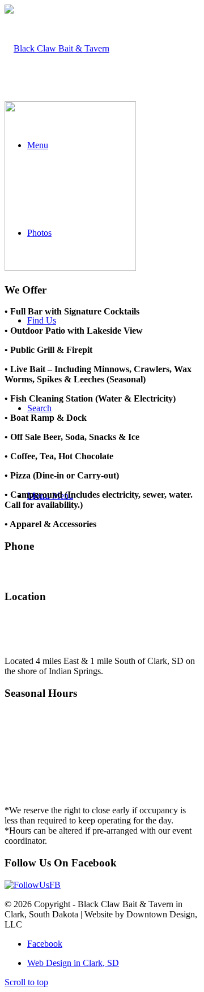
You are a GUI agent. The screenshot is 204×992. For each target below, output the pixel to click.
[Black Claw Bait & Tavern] (57, 48)
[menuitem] (113, 963)
